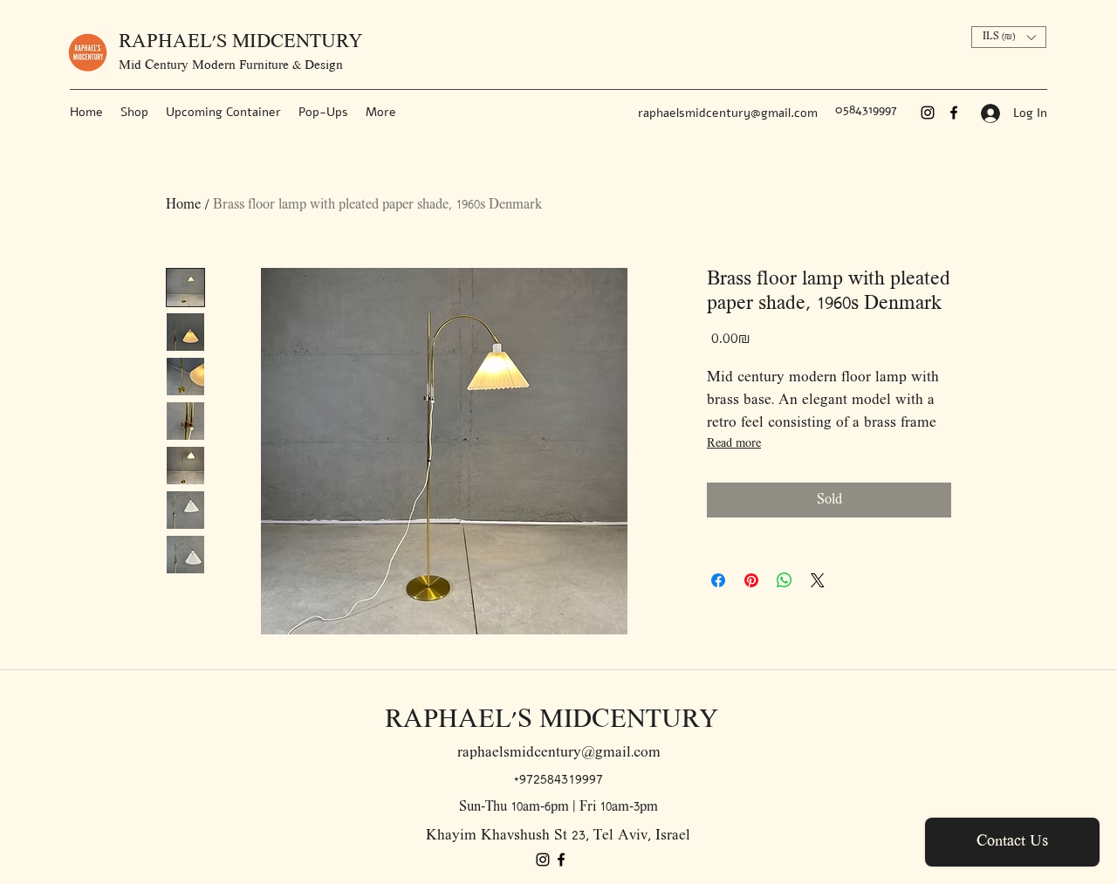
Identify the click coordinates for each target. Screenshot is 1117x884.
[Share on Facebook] (718, 580)
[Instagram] (927, 112)
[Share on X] (817, 580)
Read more (734, 443)
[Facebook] (954, 112)
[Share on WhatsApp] (784, 580)
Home (183, 205)
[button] (1008, 37)
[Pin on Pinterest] (751, 580)
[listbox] (1008, 37)
